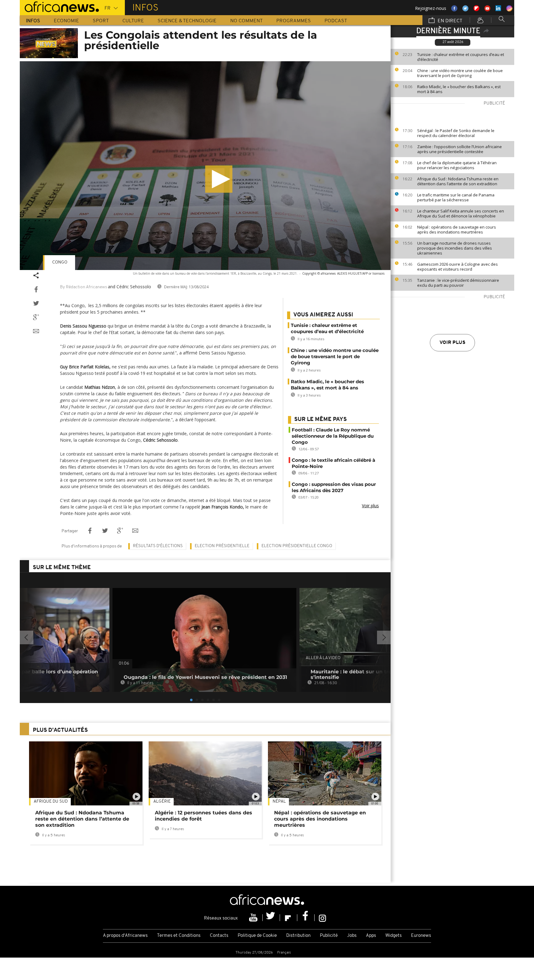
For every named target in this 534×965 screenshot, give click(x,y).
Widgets (393, 935)
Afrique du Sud (51, 801)
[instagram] (322, 917)
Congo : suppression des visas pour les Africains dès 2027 (334, 487)
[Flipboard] (288, 917)
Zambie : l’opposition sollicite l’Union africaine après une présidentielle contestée (459, 149)
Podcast (335, 21)
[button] (218, 179)
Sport (101, 21)
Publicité (329, 935)
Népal (279, 801)
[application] (205, 165)
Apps (371, 935)
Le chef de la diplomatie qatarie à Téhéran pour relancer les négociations (457, 165)
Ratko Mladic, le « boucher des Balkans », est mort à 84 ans (459, 89)
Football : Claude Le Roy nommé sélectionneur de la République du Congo (333, 436)
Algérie (162, 801)
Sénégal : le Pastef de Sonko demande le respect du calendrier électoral (455, 133)
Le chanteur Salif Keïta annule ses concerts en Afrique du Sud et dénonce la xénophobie (460, 213)
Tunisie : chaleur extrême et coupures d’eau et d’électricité (460, 57)
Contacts (219, 935)
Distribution (298, 935)
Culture (133, 21)
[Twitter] (271, 917)
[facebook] (306, 917)
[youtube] (254, 917)
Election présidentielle (222, 546)
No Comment (246, 21)
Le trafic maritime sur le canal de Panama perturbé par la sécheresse (455, 197)
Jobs (352, 935)
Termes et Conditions (179, 935)
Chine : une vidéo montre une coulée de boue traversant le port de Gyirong (460, 73)
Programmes (293, 21)
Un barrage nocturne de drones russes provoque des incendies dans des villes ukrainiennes (454, 248)
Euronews (421, 935)
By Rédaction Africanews (83, 287)
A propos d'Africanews (125, 935)
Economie (66, 21)
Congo (59, 262)
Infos (33, 21)
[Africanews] (59, 6)
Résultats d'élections (158, 546)
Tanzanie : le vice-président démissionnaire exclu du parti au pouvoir (458, 283)
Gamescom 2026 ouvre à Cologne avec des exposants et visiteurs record (457, 267)
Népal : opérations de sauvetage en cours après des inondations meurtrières (456, 229)
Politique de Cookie (257, 935)
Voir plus (452, 342)
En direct (449, 21)
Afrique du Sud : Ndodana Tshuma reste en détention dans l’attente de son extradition (457, 181)
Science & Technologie (187, 21)
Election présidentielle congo (296, 546)
